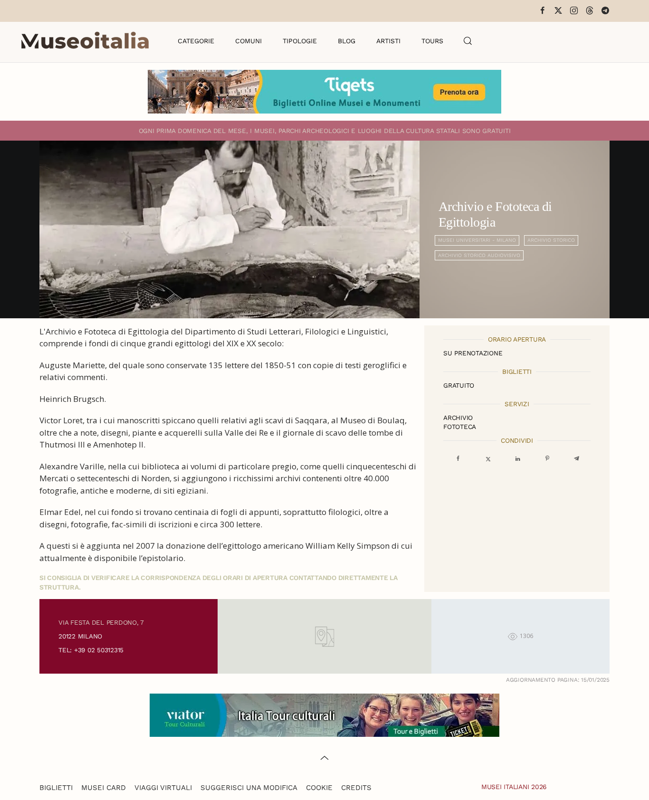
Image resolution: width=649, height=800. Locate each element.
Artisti (388, 41)
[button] (468, 41)
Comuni (248, 41)
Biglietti (56, 787)
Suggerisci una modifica (248, 787)
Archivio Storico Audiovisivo (479, 255)
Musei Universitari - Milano (477, 240)
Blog (346, 41)
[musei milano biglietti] (324, 92)
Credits (356, 787)
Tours (432, 41)
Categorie (196, 41)
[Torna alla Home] (85, 41)
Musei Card (103, 787)
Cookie (319, 787)
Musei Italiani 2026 (514, 786)
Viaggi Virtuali (163, 787)
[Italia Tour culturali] (324, 714)
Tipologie (300, 41)
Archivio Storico (551, 240)
